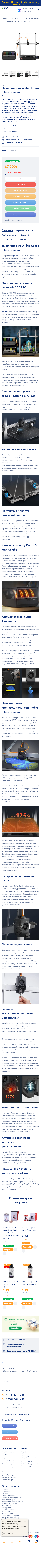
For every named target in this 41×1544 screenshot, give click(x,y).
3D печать (25, 1454)
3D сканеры (6, 1456)
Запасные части (8, 1475)
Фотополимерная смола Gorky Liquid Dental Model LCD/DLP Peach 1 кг (11, 1231)
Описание (7, 230)
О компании (6, 1491)
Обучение (25, 1460)
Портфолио (25, 1452)
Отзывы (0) (20, 239)
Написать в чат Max (20, 215)
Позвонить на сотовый (20, 196)
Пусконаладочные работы (28, 1467)
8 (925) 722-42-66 (15, 1398)
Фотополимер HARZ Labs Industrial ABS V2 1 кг (11, 1284)
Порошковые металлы (10, 1468)
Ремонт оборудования (29, 1464)
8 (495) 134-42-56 (14, 1394)
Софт (3, 1470)
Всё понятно (8, 1533)
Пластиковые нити (9, 1462)
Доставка (7, 239)
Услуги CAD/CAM (28, 1462)
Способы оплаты (8, 1495)
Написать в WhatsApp (20, 208)
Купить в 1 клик (20, 190)
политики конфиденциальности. (14, 1527)
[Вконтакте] (8, 1376)
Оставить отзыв (6, 96)
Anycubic (4, 85)
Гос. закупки (6, 1511)
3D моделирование (29, 1458)
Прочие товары (7, 1479)
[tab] (7, 230)
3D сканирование (28, 1456)
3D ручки (5, 1458)
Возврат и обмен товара (11, 1517)
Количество (10, 175)
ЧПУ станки (6, 1472)
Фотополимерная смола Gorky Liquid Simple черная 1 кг (29, 1230)
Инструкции (6, 1507)
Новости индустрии (9, 1503)
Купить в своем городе (10, 1515)
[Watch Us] (2, 1376)
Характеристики (24, 230)
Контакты (5, 1489)
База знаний (6, 1505)
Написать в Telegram (20, 202)
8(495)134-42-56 (27, 12)
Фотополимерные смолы (8, 1465)
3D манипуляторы (8, 1460)
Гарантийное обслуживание (12, 1501)
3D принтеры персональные (29, 18)
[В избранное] (9, 220)
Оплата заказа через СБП (12, 1497)
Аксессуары (6, 1474)
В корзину (20, 184)
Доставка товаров (8, 1499)
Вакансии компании (9, 1513)
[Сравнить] (20, 220)
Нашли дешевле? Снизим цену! (14, 172)
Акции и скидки (8, 1452)
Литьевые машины (9, 1477)
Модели (24, 234)
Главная (4, 18)
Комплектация (9, 234)
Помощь (5, 1493)
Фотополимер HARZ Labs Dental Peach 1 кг (30, 1284)
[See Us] (5, 1376)
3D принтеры (13, 18)
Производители (8, 1509)
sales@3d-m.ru (27, 8)
